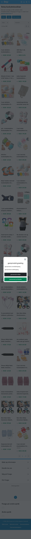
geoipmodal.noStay (15, 274)
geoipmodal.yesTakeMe (15, 279)
